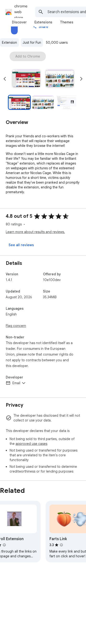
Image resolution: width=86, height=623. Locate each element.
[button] (26, 79)
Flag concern (16, 326)
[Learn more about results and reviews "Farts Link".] (61, 545)
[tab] (19, 22)
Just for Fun (32, 42)
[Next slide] (81, 79)
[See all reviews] (21, 245)
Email (16, 383)
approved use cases (31, 444)
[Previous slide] (5, 79)
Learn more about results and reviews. (35, 232)
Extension (9, 42)
